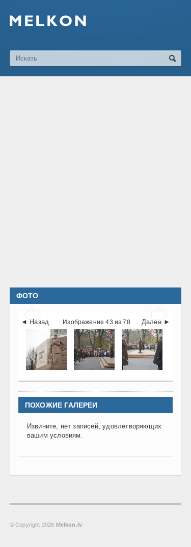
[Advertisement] (95, 182)
